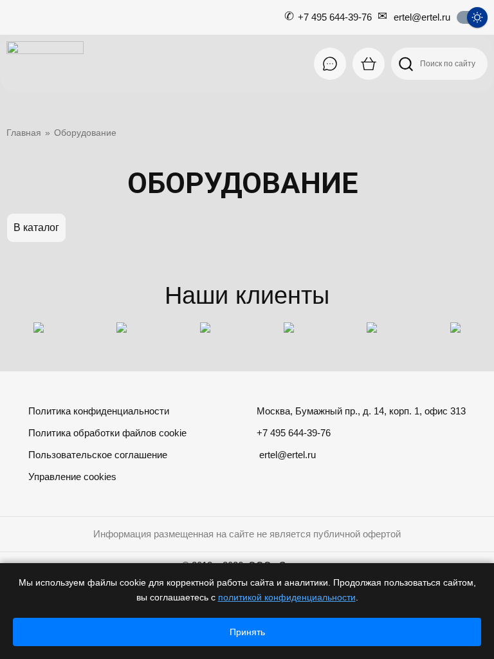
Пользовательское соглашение (97, 454)
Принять (247, 632)
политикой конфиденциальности (287, 597)
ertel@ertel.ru (422, 17)
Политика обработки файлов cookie (107, 432)
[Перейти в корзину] (368, 64)
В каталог (36, 227)
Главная (23, 132)
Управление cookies (72, 476)
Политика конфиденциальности (98, 410)
